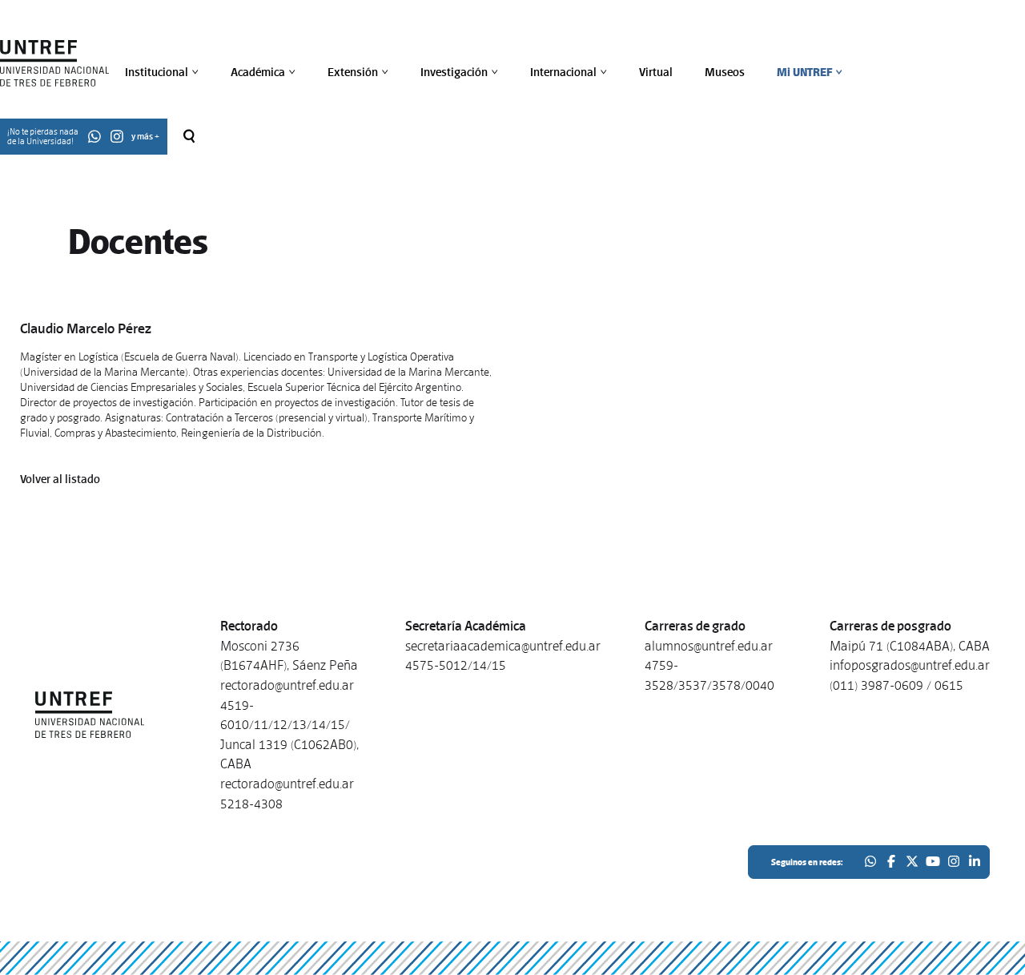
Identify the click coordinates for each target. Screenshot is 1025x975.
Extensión (360, 72)
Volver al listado (60, 479)
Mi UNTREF (811, 72)
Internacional (570, 72)
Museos (725, 72)
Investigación (460, 72)
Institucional (163, 72)
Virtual (656, 72)
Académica (265, 72)
